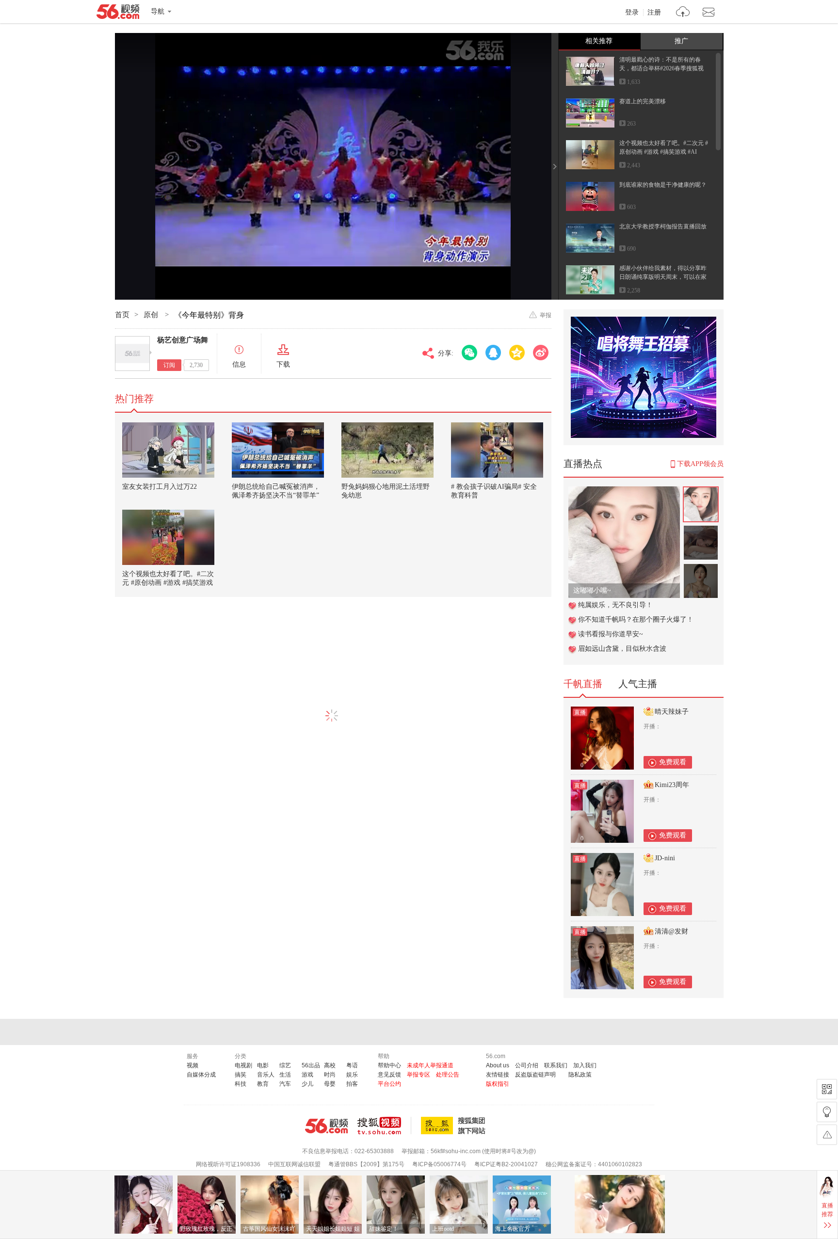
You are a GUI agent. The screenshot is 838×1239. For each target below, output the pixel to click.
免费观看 (672, 762)
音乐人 (265, 1074)
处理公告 (447, 1074)
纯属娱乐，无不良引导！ (615, 605)
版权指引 (497, 1083)
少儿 (307, 1083)
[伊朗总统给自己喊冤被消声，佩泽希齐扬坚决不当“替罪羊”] (278, 450)
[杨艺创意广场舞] (132, 353)
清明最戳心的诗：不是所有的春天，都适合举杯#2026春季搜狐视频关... (661, 68)
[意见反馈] (827, 1135)
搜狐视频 (384, 1125)
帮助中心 (389, 1065)
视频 (192, 1065)
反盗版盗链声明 (535, 1074)
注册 (654, 12)
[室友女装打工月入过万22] (168, 450)
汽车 (285, 1083)
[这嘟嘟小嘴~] (624, 491)
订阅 (169, 365)
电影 (263, 1065)
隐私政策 (580, 1074)
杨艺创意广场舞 (182, 340)
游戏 (307, 1074)
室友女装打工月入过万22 (159, 486)
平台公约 (389, 1083)
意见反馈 (389, 1074)
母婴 (330, 1083)
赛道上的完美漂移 (642, 101)
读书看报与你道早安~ (610, 634)
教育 (263, 1083)
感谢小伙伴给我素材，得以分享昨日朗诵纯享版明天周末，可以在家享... (663, 277)
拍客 (352, 1083)
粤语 (352, 1065)
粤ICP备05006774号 (439, 1164)
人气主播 (637, 683)
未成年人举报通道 (430, 1065)
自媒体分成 (201, 1074)
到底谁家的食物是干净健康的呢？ (663, 184)
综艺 (285, 1065)
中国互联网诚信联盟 (294, 1164)
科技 (240, 1083)
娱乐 (352, 1074)
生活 (285, 1074)
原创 (152, 315)
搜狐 (455, 1125)
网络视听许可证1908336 (228, 1164)
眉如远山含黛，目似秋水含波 (622, 648)
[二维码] (827, 1089)
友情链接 (497, 1074)
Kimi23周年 (672, 784)
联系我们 (555, 1065)
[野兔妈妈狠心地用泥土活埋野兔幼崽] (387, 450)
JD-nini (665, 858)
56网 (326, 1126)
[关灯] (827, 1112)
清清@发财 (671, 931)
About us (497, 1065)
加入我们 (584, 1065)
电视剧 (243, 1065)
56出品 (311, 1065)
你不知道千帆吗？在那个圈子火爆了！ (635, 619)
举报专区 (418, 1074)
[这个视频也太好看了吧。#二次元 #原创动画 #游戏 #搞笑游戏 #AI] (168, 537)
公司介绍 (526, 1065)
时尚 (330, 1074)
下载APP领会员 (700, 463)
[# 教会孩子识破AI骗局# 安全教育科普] (497, 450)
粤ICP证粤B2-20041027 (506, 1164)
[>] (683, 12)
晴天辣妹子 (672, 711)
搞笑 (240, 1074)
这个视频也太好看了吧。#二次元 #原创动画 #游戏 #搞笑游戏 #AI (168, 582)
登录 (632, 12)
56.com (118, 13)
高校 (330, 1065)
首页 (122, 315)
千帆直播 (583, 683)
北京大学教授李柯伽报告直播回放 (663, 226)
